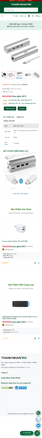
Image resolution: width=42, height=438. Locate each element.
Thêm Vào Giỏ (10, 108)
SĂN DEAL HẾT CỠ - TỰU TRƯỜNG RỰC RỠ (21, 103)
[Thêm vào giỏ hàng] (35, 263)
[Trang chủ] (8, 26)
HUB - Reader (29, 26)
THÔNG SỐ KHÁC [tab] (9, 121)
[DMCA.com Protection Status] (7, 388)
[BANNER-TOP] (21, 0)
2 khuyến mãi (9, 249)
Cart (39, 16)
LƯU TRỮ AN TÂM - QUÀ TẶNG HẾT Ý (20, 100)
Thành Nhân (17, 413)
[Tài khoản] (33, 15)
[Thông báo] (20, 388)
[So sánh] (39, 263)
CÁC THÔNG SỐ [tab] (8, 117)
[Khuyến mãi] (29, 15)
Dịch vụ (23, 16)
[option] (21, 51)
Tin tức (15, 16)
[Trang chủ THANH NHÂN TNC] (21, 4)
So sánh (22, 108)
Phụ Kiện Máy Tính (17, 26)
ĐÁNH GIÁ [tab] (20, 117)
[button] (22, 108)
